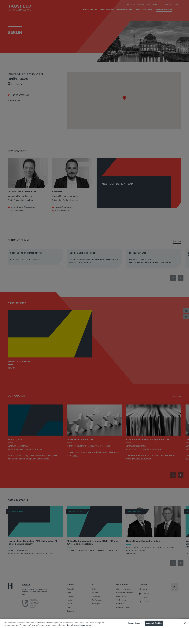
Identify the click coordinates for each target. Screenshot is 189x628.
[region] (94, 623)
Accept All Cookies (153, 623)
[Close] (185, 623)
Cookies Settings (134, 623)
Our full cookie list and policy (79, 625)
